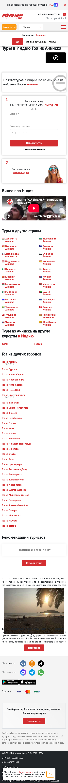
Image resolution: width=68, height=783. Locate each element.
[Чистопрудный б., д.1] (65, 14)
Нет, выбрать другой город (40, 41)
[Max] (55, 4)
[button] (56, 57)
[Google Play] (10, 682)
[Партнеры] (29, 691)
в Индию (26, 336)
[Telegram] (32, 672)
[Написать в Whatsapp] (41, 672)
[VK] (23, 663)
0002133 (55, 780)
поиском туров (21, 172)
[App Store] (27, 682)
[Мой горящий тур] (12, 16)
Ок (50, 774)
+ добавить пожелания (34, 149)
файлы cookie (26, 771)
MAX (50, 4)
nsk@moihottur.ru (10, 767)
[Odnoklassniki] (32, 663)
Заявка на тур (9, 27)
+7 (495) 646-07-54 (49, 14)
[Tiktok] (41, 663)
